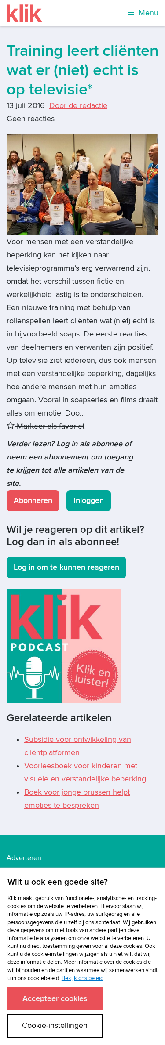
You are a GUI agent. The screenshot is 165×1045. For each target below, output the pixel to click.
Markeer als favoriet (49, 426)
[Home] (24, 13)
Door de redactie (78, 105)
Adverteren (24, 857)
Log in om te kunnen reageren (66, 567)
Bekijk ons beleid (82, 978)
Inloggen (88, 500)
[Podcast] (64, 645)
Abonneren (33, 500)
